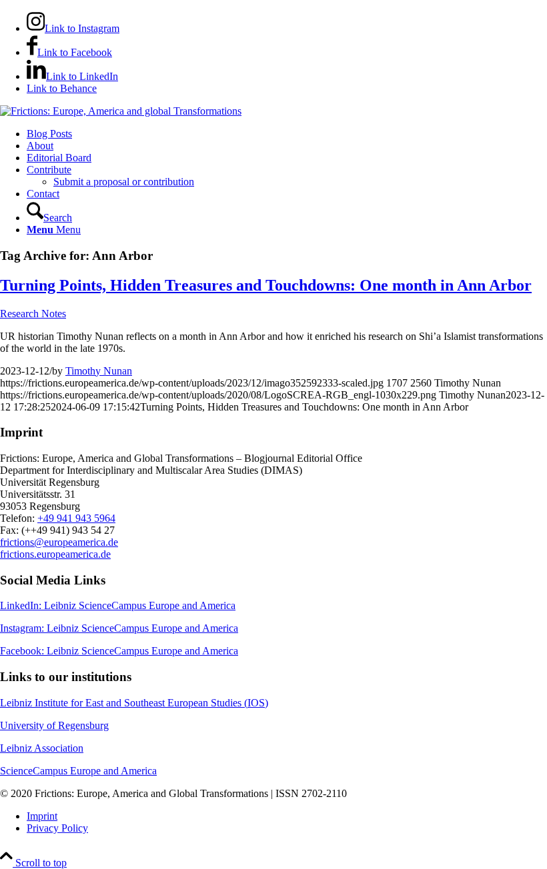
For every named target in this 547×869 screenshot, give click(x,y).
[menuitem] (287, 134)
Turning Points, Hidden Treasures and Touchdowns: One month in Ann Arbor (266, 285)
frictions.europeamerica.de (55, 554)
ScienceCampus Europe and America (78, 770)
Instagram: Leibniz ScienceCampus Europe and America (119, 628)
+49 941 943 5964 (76, 518)
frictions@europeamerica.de (59, 542)
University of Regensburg (54, 725)
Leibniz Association (41, 748)
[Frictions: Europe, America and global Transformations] (120, 111)
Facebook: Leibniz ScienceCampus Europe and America (119, 650)
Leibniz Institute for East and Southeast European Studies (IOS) (134, 702)
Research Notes (33, 313)
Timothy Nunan (98, 371)
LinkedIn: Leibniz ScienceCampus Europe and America (117, 605)
